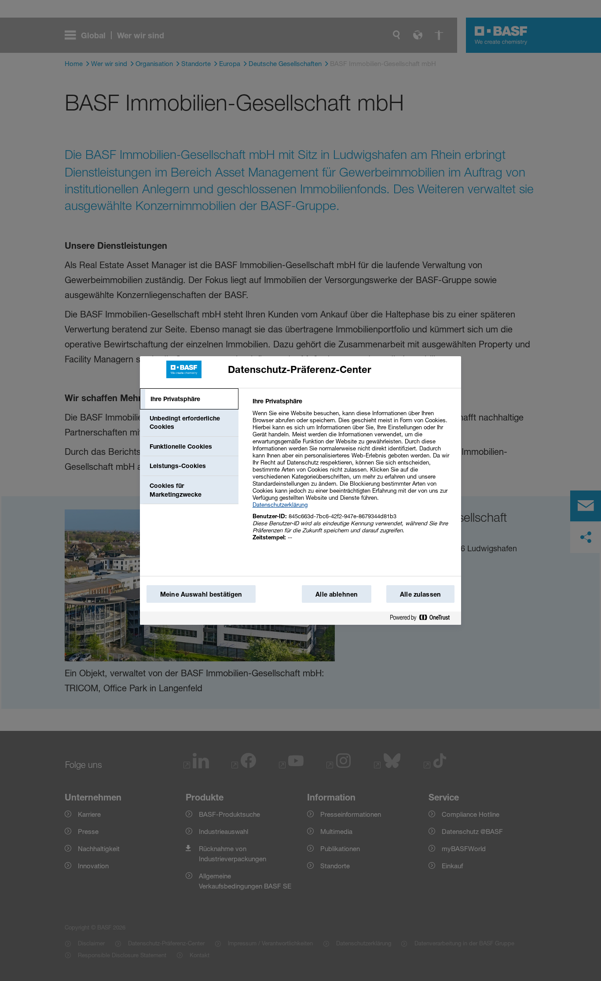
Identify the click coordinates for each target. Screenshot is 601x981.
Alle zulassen (420, 594)
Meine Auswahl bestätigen (201, 594)
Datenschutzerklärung (280, 504)
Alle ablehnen (336, 594)
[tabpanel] (353, 474)
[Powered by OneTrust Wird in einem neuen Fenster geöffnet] (423, 617)
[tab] (189, 399)
